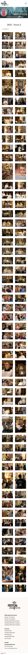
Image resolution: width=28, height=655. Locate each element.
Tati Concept (8, 638)
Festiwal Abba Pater (9, 636)
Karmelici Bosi (8, 630)
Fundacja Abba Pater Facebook (12, 623)
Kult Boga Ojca (8, 634)
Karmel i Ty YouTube (9, 617)
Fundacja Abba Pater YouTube (12, 621)
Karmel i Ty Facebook (10, 619)
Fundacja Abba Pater (10, 632)
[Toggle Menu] (26, 3)
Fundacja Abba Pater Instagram (12, 624)
